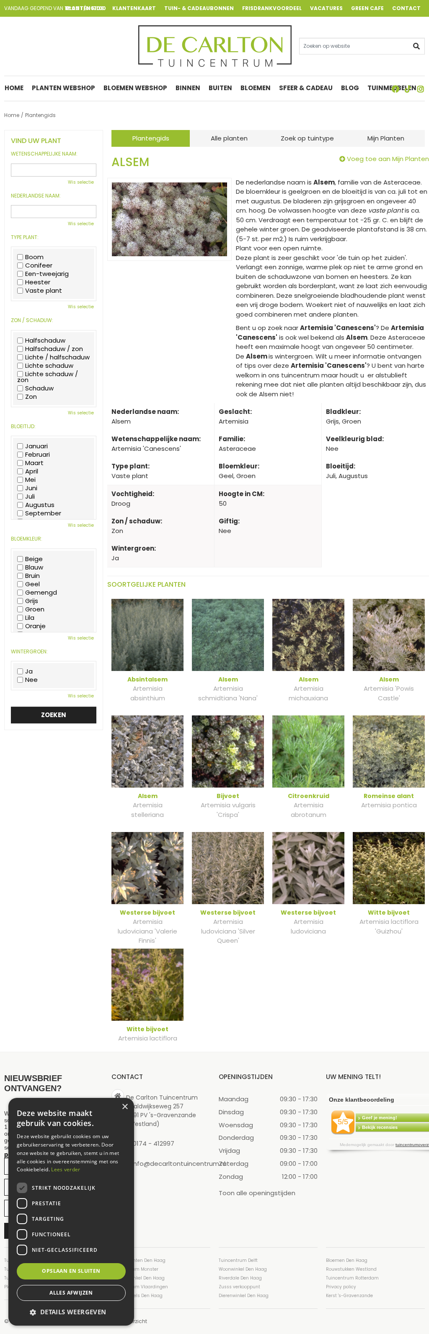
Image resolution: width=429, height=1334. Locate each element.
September (43, 513)
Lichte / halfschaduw (57, 357)
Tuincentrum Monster (134, 1269)
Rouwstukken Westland (351, 1269)
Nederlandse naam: (36, 196)
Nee (31, 680)
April (31, 471)
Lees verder (65, 1169)
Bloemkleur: (26, 539)
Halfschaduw (45, 340)
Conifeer (38, 265)
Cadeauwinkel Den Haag (138, 1278)
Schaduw (39, 388)
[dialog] (71, 1212)
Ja (29, 671)
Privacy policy (341, 1287)
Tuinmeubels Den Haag (137, 1295)
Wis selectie (81, 182)
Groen (34, 609)
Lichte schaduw (49, 366)
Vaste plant (43, 291)
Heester (37, 282)
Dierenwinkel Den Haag (244, 1295)
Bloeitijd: (23, 426)
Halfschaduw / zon (54, 349)
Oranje (35, 626)
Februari (37, 455)
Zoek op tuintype (307, 138)
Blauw (34, 567)
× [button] (124, 1107)
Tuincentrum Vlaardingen (139, 1287)
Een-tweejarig (47, 274)
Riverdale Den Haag (240, 1278)
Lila (29, 618)
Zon (31, 397)
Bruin (32, 576)
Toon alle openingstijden (257, 1192)
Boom (34, 257)
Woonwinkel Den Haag (243, 1269)
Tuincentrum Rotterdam (352, 1278)
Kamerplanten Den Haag (138, 1260)
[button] (71, 1312)
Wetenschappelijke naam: (44, 154)
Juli (30, 496)
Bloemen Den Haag (346, 1260)
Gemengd (41, 592)
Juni (31, 488)
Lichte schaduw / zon (47, 377)
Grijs (31, 601)
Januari (36, 446)
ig (420, 89)
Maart (34, 463)
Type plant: (25, 237)
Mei (30, 480)
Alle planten (229, 138)
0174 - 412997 (153, 1143)
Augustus (39, 505)
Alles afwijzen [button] (71, 1292)
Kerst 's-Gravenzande (349, 1295)
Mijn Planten (385, 138)
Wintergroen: (29, 652)
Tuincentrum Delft (238, 1260)
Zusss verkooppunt (239, 1287)
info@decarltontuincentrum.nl (178, 1163)
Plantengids (150, 138)
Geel (32, 584)
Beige (34, 559)
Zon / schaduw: (32, 320)
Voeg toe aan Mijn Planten (388, 158)
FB (395, 89)
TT (408, 89)
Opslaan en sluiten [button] (71, 1270)
